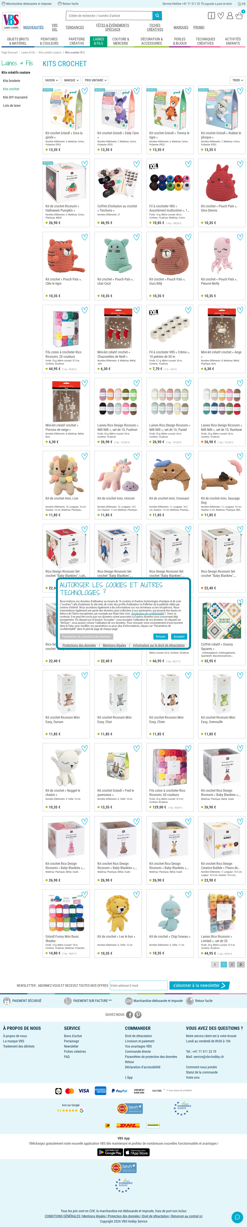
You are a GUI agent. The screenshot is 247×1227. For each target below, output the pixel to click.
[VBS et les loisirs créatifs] (11, 21)
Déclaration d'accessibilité (142, 1067)
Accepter (179, 636)
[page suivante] (241, 965)
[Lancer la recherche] (157, 15)
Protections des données (79, 645)
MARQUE (69, 80)
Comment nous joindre (201, 1067)
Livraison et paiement (139, 1041)
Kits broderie (11, 81)
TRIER (236, 80)
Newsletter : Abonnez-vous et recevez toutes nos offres (62, 985)
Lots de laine (11, 105)
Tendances (75, 27)
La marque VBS (13, 1041)
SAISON (50, 80)
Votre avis (193, 1077)
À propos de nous (15, 1036)
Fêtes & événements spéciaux (112, 27)
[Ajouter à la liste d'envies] (84, 91)
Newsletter (71, 1046)
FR (243, 4)
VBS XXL (55, 27)
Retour (129, 1062)
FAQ (67, 1057)
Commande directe (138, 1051)
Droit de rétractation (138, 1036)
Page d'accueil (10, 52)
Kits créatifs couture (50, 52)
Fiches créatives (155, 27)
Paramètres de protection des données (151, 1057)
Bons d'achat (73, 1036)
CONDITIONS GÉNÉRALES (62, 1216)
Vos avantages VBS (138, 1046)
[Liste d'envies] (220, 15)
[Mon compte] (230, 15)
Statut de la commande (202, 1072)
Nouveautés (33, 27)
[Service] (211, 15)
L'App (129, 1077)
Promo (198, 27)
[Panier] (239, 15)
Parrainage (71, 1041)
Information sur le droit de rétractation (159, 645)
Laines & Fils (28, 52)
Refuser (161, 636)
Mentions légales (114, 645)
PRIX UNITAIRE (94, 80)
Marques (181, 27)
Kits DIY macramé (15, 97)
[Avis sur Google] (71, 1108)
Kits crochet (11, 89)
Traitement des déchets (19, 1046)
